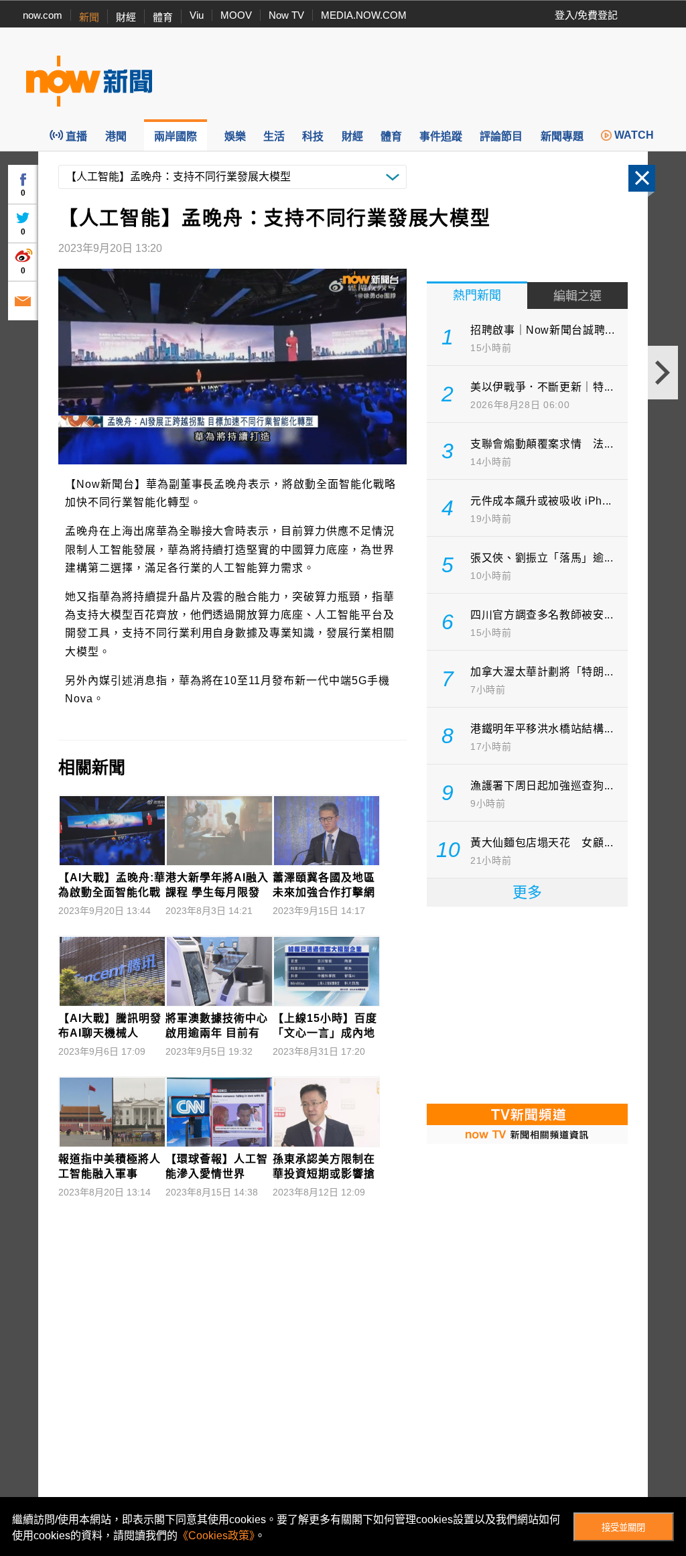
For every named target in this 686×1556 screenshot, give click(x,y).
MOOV (236, 15)
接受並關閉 (623, 1527)
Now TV (286, 15)
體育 (163, 17)
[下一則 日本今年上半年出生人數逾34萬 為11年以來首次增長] (663, 372)
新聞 (89, 17)
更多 (527, 892)
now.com (42, 15)
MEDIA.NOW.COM (364, 15)
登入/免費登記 (586, 15)
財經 (126, 17)
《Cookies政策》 (216, 1535)
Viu (197, 15)
